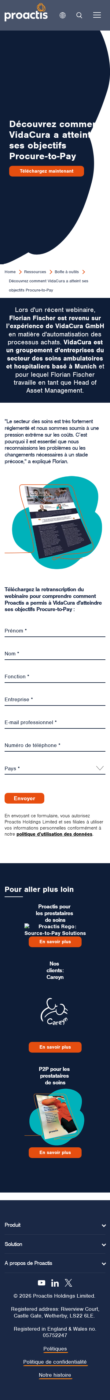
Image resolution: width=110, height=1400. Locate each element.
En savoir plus (55, 942)
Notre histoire (55, 1375)
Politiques (55, 1349)
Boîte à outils (67, 271)
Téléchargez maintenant (46, 171)
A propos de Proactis (28, 1263)
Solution (13, 1244)
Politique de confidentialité (55, 1362)
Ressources (35, 271)
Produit (12, 1225)
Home (10, 271)
